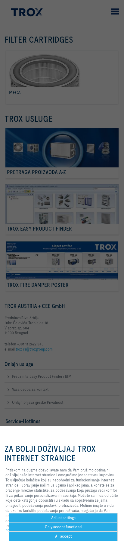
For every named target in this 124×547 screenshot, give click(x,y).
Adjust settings (63, 517)
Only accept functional (63, 526)
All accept (63, 536)
